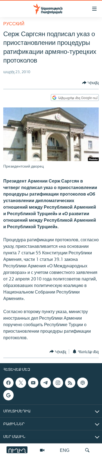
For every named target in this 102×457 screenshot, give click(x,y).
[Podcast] (82, 383)
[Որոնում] (87, 450)
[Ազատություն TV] (42, 450)
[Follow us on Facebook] (8, 383)
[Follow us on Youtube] (33, 383)
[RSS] (70, 383)
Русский (13, 23)
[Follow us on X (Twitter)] (21, 383)
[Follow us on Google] (8, 395)
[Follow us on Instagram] (58, 383)
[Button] (90, 82)
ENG (64, 450)
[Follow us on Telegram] (45, 383)
